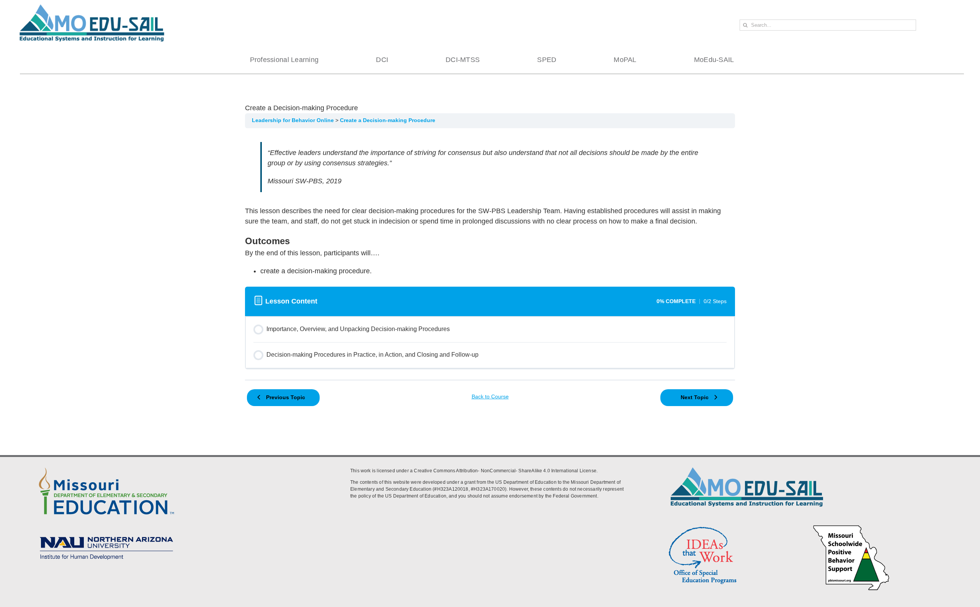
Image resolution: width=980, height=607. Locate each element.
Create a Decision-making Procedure (387, 120)
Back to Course (490, 397)
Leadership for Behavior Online (293, 120)
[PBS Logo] (851, 526)
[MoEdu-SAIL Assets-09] (106, 534)
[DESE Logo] (106, 466)
